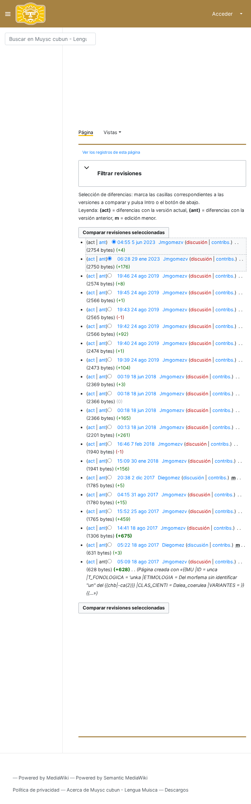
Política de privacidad (36, 790)
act (91, 259)
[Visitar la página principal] (30, 14)
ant (102, 242)
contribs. (221, 242)
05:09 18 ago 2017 (138, 561)
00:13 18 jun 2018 (136, 427)
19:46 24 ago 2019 (138, 276)
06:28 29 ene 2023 (138, 259)
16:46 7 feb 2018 (136, 444)
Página (85, 132)
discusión (196, 242)
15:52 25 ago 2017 (138, 511)
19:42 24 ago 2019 (138, 326)
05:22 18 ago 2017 (138, 545)
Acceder (222, 13)
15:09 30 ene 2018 (138, 461)
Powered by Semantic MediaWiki (111, 777)
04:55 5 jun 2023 (136, 242)
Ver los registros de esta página (111, 152)
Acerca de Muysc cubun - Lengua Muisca (112, 790)
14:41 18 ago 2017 (137, 528)
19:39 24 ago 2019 (138, 360)
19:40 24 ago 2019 (138, 343)
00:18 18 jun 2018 (136, 393)
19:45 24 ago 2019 (138, 292)
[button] (162, 173)
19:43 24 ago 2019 (138, 309)
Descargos (177, 790)
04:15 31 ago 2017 (137, 494)
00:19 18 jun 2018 (136, 376)
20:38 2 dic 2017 (136, 477)
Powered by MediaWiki (44, 777)
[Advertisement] (164, 78)
